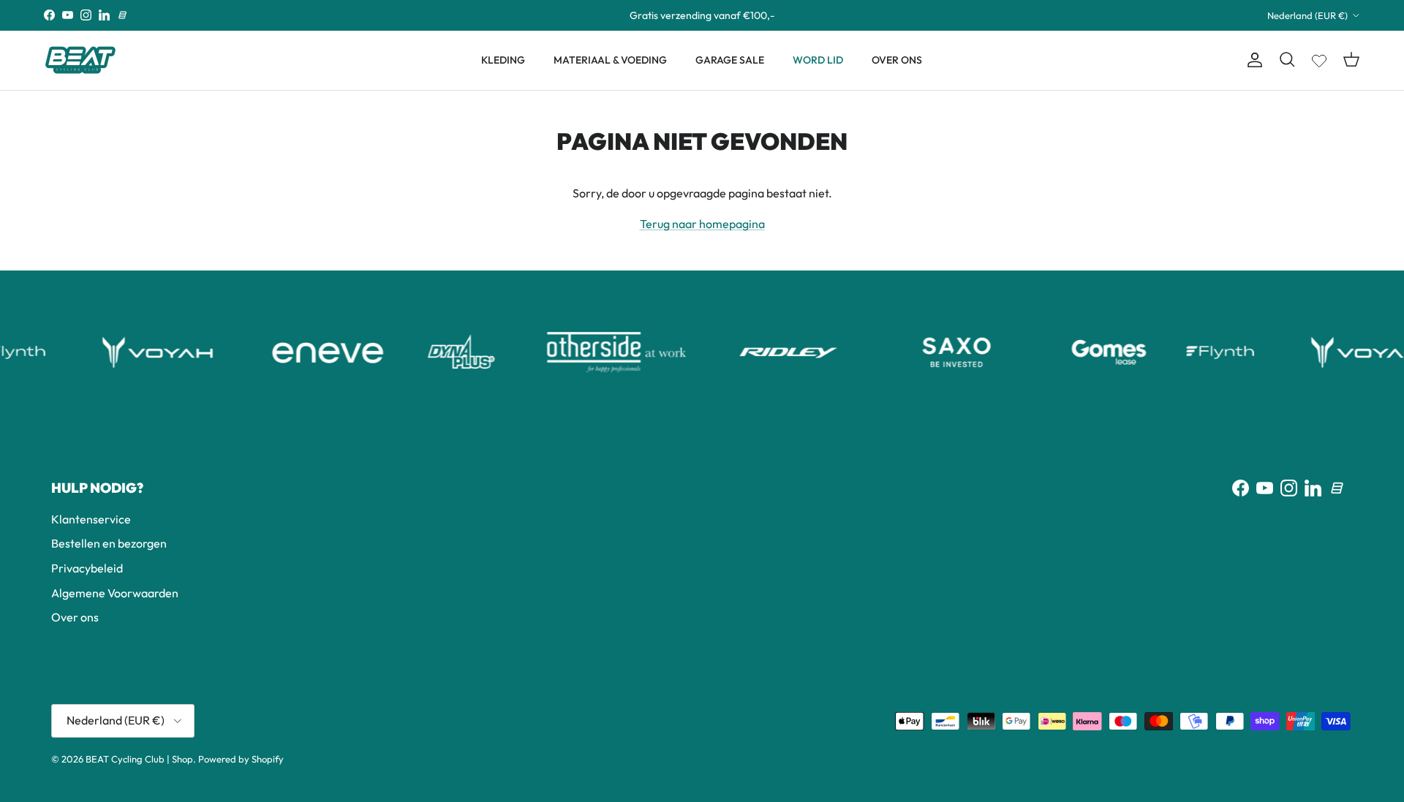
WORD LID (818, 60)
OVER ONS (897, 60)
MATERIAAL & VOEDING (610, 60)
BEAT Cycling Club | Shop (139, 759)
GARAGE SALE (729, 60)
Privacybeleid (87, 568)
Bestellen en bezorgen (109, 543)
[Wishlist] (1319, 58)
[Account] (1252, 60)
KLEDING (503, 60)
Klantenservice (91, 519)
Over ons (75, 617)
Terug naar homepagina (702, 223)
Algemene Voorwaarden (114, 593)
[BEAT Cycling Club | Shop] (80, 60)
